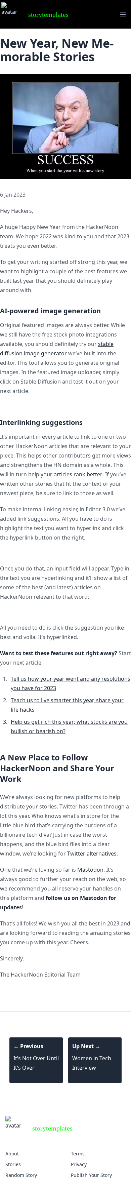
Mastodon (90, 869)
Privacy (79, 1164)
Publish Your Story (91, 1175)
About (12, 1153)
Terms (78, 1153)
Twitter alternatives (92, 853)
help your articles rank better (65, 474)
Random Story (21, 1175)
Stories (13, 1164)
